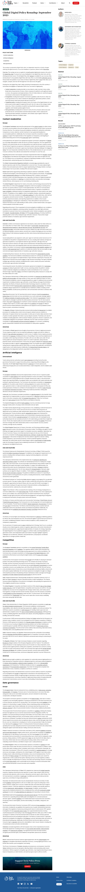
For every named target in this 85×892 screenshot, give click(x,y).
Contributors (52, 3)
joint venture (12, 400)
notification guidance (28, 195)
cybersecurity (10, 788)
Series (42, 3)
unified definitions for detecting (24, 792)
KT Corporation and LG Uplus (19, 811)
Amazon (14, 579)
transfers (15, 692)
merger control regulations (11, 663)
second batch (41, 298)
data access (42, 690)
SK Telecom (27, 818)
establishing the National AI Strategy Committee (25, 509)
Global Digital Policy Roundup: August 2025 (69, 77)
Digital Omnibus (35, 698)
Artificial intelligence (8, 58)
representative (24, 343)
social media (35, 225)
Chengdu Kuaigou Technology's (34, 622)
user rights (7, 505)
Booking (45, 154)
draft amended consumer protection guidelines (22, 321)
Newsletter (26, 3)
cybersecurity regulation (16, 830)
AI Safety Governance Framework (16, 453)
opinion (39, 718)
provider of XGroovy (34, 213)
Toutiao (40, 303)
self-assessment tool (13, 249)
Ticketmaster (16, 595)
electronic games (47, 341)
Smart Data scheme (11, 761)
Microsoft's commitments (40, 565)
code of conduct (38, 126)
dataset (32, 76)
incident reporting (45, 770)
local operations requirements (18, 667)
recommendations (7, 200)
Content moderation (8, 55)
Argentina (5, 841)
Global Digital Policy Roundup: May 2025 (68, 105)
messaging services (44, 225)
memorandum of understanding (43, 440)
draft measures (26, 610)
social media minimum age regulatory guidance (37, 247)
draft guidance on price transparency (13, 593)
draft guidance (14, 376)
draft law (21, 179)
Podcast (34, 3)
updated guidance (41, 750)
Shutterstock (27, 50)
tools (40, 79)
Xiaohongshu (16, 301)
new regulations (41, 805)
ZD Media (22, 213)
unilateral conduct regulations (25, 663)
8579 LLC (40, 207)
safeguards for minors (31, 413)
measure (49, 343)
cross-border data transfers (33, 828)
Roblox (19, 271)
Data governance (7, 63)
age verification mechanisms (15, 334)
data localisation (19, 788)
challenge (15, 724)
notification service (46, 78)
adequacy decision (7, 708)
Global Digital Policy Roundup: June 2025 (69, 96)
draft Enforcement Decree (11, 502)
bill (24, 330)
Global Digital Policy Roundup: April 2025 (69, 114)
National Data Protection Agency (38, 347)
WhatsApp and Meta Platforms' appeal (17, 634)
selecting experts (35, 394)
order (23, 525)
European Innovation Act (30, 398)
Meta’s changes (15, 755)
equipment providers (8, 229)
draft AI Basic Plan (23, 491)
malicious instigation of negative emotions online (17, 298)
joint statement (28, 360)
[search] (69, 3)
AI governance (42, 504)
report (24, 259)
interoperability (6, 692)
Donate (76, 3)
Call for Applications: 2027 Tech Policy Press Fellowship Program (69, 126)
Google (49, 154)
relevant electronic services (25, 227)
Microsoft (7, 156)
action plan (25, 137)
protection (48, 690)
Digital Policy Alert (9, 74)
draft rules (23, 776)
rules (35, 163)
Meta (48, 148)
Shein (29, 738)
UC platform (33, 303)
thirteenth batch (36, 469)
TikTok (4, 150)
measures (12, 336)
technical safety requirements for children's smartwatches (29, 285)
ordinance (38, 516)
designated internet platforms (10, 227)
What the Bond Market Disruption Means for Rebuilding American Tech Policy (69, 136)
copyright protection (22, 417)
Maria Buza (46, 69)
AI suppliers (42, 420)
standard (40, 467)
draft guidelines (25, 403)
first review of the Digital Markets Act (36, 553)
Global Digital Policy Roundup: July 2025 (68, 86)
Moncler (30, 812)
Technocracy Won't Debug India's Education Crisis (68, 146)
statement (31, 364)
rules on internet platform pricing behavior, (32, 611)
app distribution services (39, 227)
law (15, 171)
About (63, 3)
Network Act (42, 310)
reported (14, 822)
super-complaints (7, 191)
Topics (15, 3)
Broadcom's (6, 643)
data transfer (29, 788)
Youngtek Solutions (14, 213)
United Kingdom (43, 839)
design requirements (33, 504)
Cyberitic (7, 213)
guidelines (20, 549)
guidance (43, 744)
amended (20, 185)
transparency (48, 382)
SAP (43, 571)
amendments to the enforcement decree (26, 795)
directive (37, 396)
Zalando (49, 140)
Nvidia (34, 618)
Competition (6, 60)
